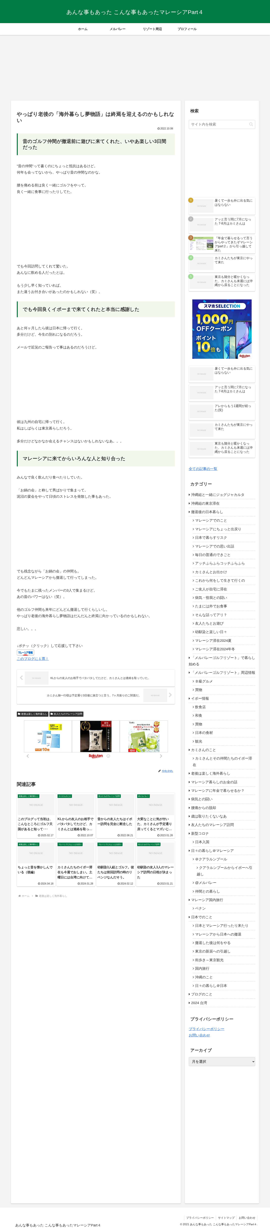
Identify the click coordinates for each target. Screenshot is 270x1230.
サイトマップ (226, 1217)
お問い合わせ (199, 1035)
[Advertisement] (135, 66)
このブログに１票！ (33, 659)
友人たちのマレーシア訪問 (68, 714)
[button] (251, 124)
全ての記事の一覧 (203, 469)
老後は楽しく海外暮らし (34, 714)
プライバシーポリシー (206, 1029)
